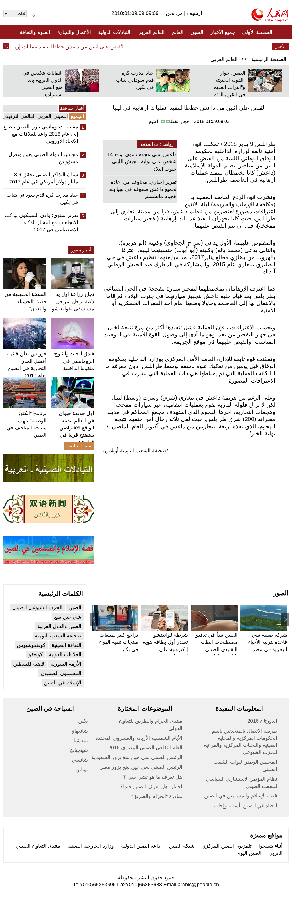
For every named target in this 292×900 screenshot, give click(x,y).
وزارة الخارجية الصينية (90, 846)
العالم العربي (151, 32)
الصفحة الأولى (257, 32)
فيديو (121, 46)
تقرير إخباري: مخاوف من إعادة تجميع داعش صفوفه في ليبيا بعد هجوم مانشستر (143, 189)
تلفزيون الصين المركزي (227, 846)
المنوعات (166, 46)
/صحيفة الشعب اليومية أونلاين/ (135, 450)
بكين (83, 721)
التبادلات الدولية (114, 32)
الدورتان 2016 (262, 721)
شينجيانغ (79, 750)
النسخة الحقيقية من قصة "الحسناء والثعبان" (25, 301)
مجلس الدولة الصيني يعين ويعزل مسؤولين (43, 158)
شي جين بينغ (67, 617)
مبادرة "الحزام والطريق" (156, 796)
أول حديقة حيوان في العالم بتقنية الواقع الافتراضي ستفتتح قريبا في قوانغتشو (76, 427)
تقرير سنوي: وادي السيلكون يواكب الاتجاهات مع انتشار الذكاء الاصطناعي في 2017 (41, 222)
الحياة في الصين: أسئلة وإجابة (245, 806)
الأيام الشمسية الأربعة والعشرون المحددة (138, 738)
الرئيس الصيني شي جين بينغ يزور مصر (141, 767)
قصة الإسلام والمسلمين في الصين (240, 796)
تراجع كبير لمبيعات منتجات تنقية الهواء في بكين (118, 642)
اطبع (153, 121)
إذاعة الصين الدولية (141, 846)
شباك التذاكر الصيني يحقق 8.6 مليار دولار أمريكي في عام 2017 (43, 178)
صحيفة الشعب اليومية (58, 636)
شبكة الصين (181, 846)
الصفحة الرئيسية (268, 59)
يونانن (82, 769)
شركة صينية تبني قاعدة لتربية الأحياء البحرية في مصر (267, 642)
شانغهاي (79, 731)
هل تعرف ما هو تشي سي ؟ (152, 777)
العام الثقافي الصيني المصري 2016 (145, 747)
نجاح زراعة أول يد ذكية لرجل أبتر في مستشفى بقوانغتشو (73, 301)
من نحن (175, 13)
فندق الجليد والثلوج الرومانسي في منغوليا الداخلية (74, 361)
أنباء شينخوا (271, 846)
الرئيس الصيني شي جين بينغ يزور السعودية (136, 757)
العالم (177, 32)
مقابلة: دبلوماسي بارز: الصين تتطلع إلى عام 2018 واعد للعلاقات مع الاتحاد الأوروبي (40, 134)
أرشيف (194, 13)
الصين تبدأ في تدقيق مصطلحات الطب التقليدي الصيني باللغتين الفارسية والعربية (216, 649)
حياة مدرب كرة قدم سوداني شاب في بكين (135, 80)
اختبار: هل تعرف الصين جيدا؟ (151, 786)
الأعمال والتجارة (74, 32)
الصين (196, 32)
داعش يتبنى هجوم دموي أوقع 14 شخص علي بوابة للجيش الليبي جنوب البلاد (142, 161)
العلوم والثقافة (35, 32)
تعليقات (142, 46)
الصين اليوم (249, 853)
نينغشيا (81, 740)
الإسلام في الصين (62, 683)
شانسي (80, 760)
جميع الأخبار (222, 32)
